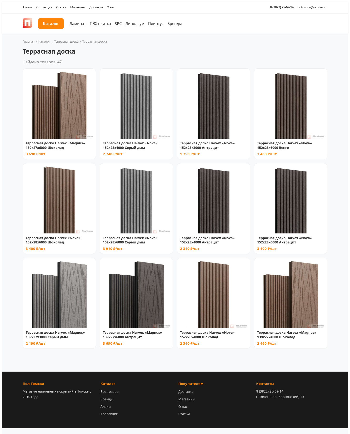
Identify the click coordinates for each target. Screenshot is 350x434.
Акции (27, 7)
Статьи (61, 7)
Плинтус (156, 23)
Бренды (174, 23)
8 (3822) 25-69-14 (282, 7)
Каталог (51, 23)
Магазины (77, 7)
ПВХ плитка (100, 23)
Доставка (96, 7)
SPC (118, 23)
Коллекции (44, 7)
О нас (111, 7)
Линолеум (134, 23)
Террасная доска (66, 41)
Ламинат (78, 23)
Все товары (109, 391)
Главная (29, 41)
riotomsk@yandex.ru (312, 7)
